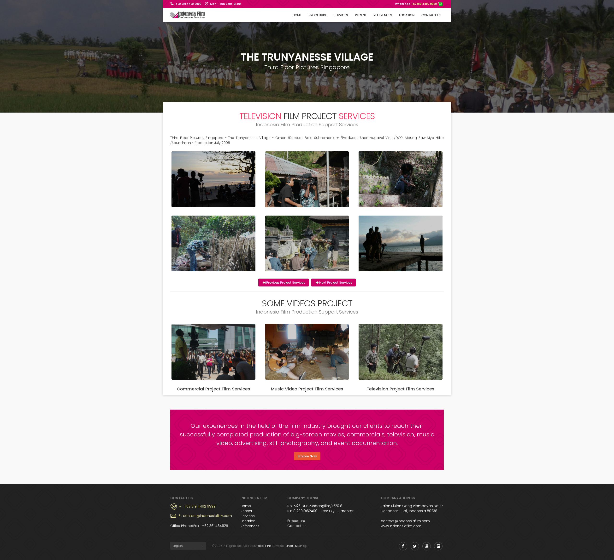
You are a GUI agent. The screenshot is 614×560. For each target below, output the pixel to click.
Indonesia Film (260, 546)
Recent (360, 15)
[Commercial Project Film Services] (213, 352)
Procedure (317, 15)
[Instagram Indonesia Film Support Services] (438, 546)
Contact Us (297, 525)
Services (341, 15)
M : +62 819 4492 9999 (197, 506)
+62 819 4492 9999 (188, 4)
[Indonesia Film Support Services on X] (415, 546)
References (382, 15)
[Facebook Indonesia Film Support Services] (403, 546)
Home (297, 15)
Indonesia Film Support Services (187, 15)
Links (289, 546)
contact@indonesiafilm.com (405, 521)
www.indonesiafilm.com (401, 526)
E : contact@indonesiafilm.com (205, 515)
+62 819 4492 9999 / (425, 4)
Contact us (431, 15)
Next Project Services (335, 282)
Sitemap (301, 546)
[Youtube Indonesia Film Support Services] (426, 546)
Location (406, 15)
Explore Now (307, 456)
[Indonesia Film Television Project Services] (213, 179)
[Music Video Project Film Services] (307, 352)
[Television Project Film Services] (401, 352)
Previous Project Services (285, 282)
